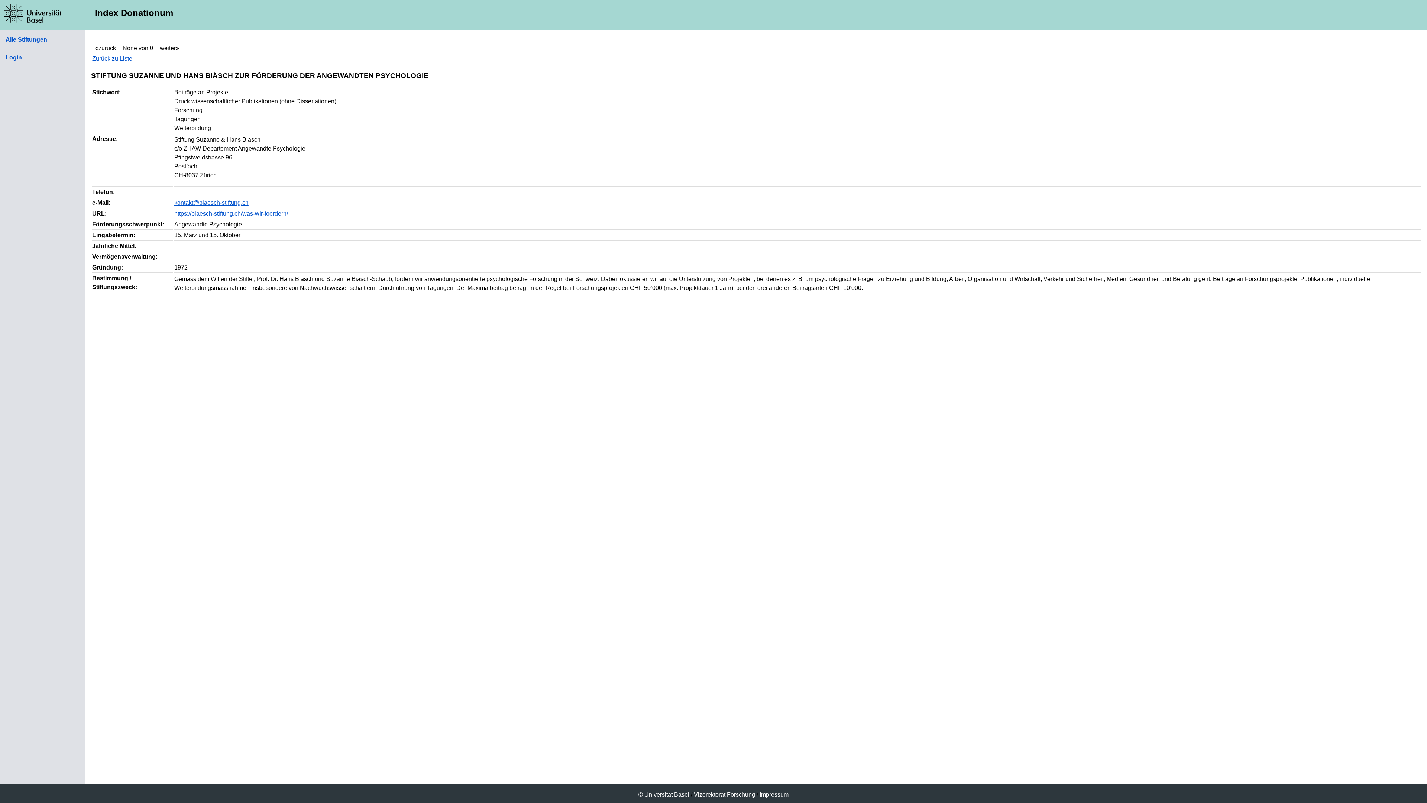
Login (14, 57)
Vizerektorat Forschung (724, 794)
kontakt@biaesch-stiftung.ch (211, 203)
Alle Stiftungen (26, 39)
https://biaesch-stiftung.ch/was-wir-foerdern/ (231, 213)
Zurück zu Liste (112, 58)
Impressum (774, 794)
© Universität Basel (663, 794)
